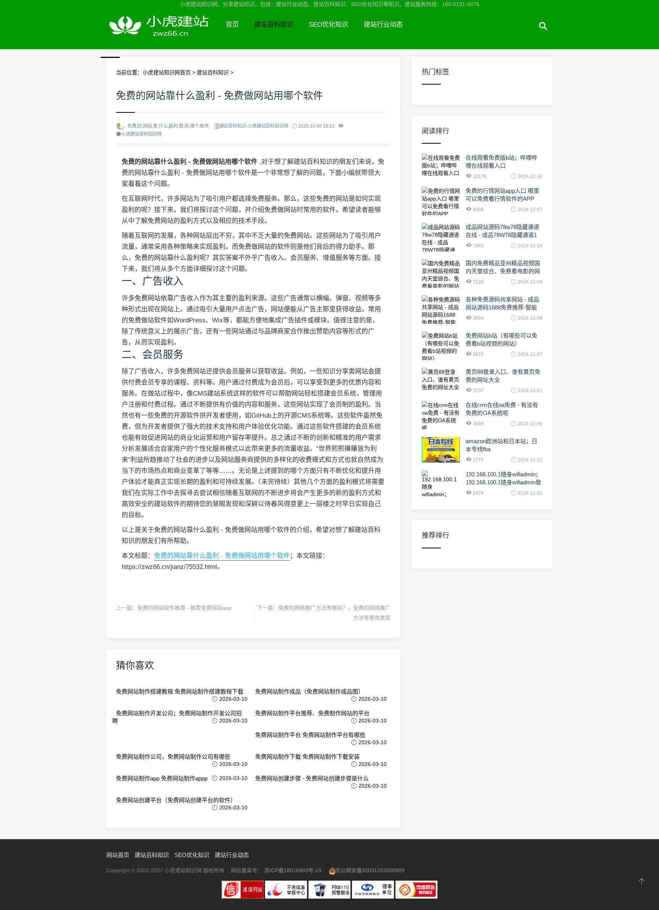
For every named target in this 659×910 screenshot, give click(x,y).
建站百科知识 (273, 24)
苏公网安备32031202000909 (370, 870)
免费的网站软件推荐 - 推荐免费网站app (184, 608)
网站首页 (117, 855)
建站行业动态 (383, 24)
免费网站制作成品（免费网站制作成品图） (309, 691)
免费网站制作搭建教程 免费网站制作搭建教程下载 (179, 691)
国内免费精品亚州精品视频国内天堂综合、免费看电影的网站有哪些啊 (503, 271)
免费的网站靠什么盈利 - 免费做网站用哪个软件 (222, 555)
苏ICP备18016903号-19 (292, 870)
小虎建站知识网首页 (167, 72)
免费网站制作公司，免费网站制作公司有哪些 (173, 756)
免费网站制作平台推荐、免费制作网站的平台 (312, 713)
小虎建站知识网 (162, 33)
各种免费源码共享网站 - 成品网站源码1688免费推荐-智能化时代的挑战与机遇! (502, 307)
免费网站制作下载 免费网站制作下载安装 (307, 756)
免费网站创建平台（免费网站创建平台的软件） (176, 800)
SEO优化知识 (328, 24)
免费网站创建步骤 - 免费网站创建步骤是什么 (312, 778)
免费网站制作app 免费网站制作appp (161, 778)
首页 (232, 24)
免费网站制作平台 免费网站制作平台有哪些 (310, 735)
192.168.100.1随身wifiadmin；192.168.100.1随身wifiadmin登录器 (503, 482)
